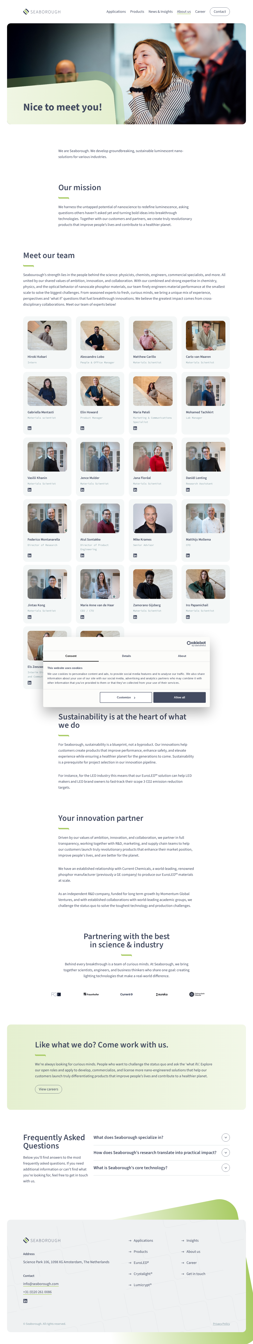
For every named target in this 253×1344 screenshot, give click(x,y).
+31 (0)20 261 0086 (37, 1292)
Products (141, 1251)
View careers (48, 1089)
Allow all (179, 697)
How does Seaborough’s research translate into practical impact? (155, 1152)
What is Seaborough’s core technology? (130, 1168)
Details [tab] (126, 655)
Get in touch (196, 1273)
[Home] (41, 12)
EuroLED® (141, 1262)
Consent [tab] (70, 655)
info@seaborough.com (41, 1283)
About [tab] (182, 655)
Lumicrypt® (143, 1285)
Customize (124, 697)
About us (193, 1251)
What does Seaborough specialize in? (128, 1137)
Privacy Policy (221, 1324)
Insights (193, 1240)
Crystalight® (143, 1273)
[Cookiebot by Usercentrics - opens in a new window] (189, 644)
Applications (143, 1240)
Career (192, 1262)
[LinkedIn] (29, 428)
